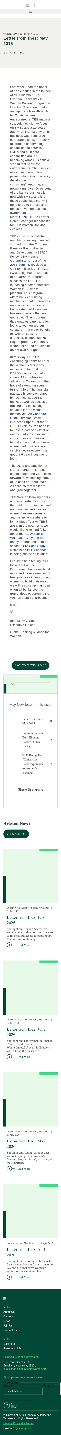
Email (9, 1386)
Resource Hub (12, 1348)
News (6, 1321)
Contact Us (10, 1330)
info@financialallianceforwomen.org (25, 1368)
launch (46, 91)
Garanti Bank (19, 260)
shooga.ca (24, 1428)
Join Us (8, 1325)
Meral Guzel (19, 217)
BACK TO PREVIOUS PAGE (30, 665)
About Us (9, 1311)
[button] (30, 11)
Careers (8, 1316)
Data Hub (9, 1343)
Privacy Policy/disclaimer (18, 1423)
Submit (57, 1388)
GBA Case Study (33, 546)
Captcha (48, 1386)
